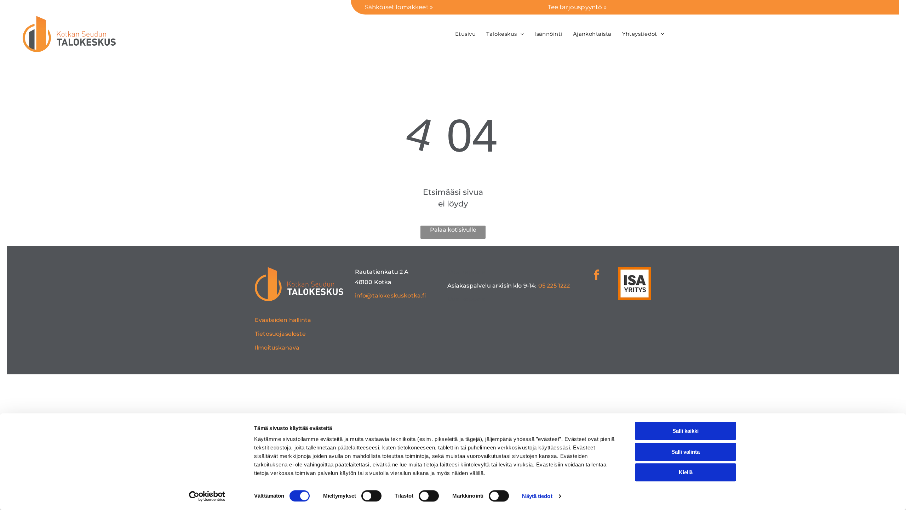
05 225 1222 (554, 285)
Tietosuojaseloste (280, 333)
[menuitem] (465, 33)
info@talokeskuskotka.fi (390, 295)
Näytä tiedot (537, 496)
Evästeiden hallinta (283, 320)
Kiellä (686, 472)
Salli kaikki (685, 431)
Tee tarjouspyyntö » (577, 7)
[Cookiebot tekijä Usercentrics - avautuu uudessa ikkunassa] (207, 496)
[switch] (371, 496)
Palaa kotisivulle (453, 229)
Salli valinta (685, 452)
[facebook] (596, 275)
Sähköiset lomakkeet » (399, 7)
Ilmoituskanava (277, 347)
